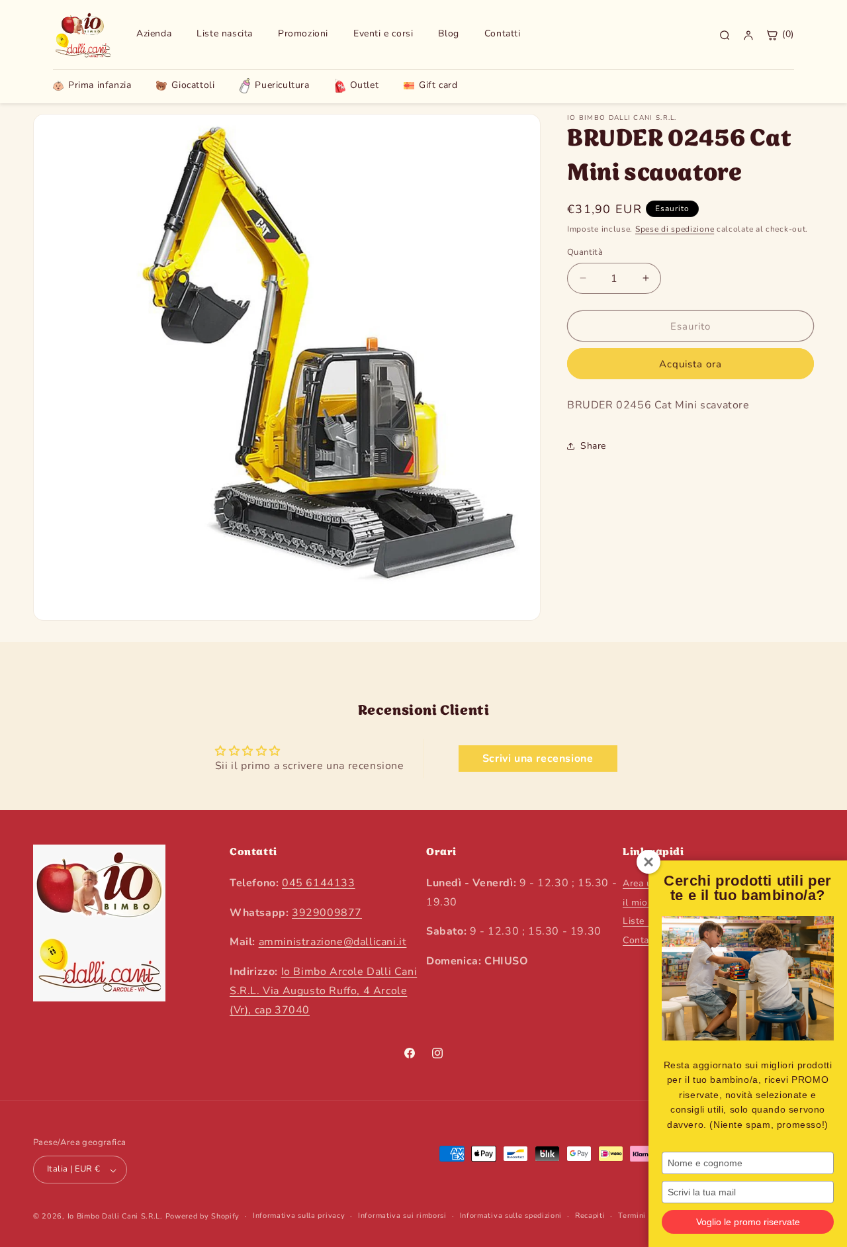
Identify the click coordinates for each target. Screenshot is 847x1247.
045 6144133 (318, 882)
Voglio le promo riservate (748, 1222)
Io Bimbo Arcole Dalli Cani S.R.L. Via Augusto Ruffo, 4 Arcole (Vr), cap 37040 (323, 990)
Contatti (502, 34)
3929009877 (327, 912)
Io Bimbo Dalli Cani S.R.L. (115, 1217)
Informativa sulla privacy (299, 1216)
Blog (448, 34)
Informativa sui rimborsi (402, 1216)
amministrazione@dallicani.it (333, 942)
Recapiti (590, 1216)
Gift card (438, 85)
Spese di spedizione (674, 229)
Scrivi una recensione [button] (538, 758)
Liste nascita (225, 34)
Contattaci (645, 940)
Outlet (364, 85)
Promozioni (303, 34)
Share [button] (593, 445)
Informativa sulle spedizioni (511, 1216)
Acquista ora (690, 364)
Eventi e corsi (383, 34)
